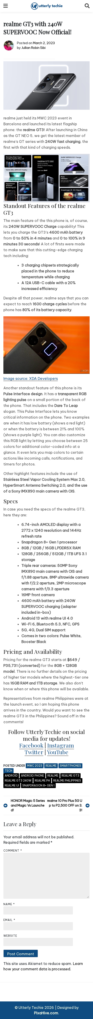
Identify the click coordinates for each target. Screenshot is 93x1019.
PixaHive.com (46, 1013)
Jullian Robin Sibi (33, 48)
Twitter (34, 752)
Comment (12, 850)
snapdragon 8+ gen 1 (38, 785)
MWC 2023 (34, 765)
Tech (8, 770)
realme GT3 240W (18, 780)
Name (9, 904)
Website (10, 935)
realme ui (12, 785)
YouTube (57, 752)
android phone (32, 775)
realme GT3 (70, 775)
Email (9, 920)
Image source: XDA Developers (30, 378)
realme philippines (67, 780)
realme (51, 765)
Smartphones (70, 765)
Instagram (60, 745)
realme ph (42, 780)
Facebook (31, 745)
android (11, 775)
